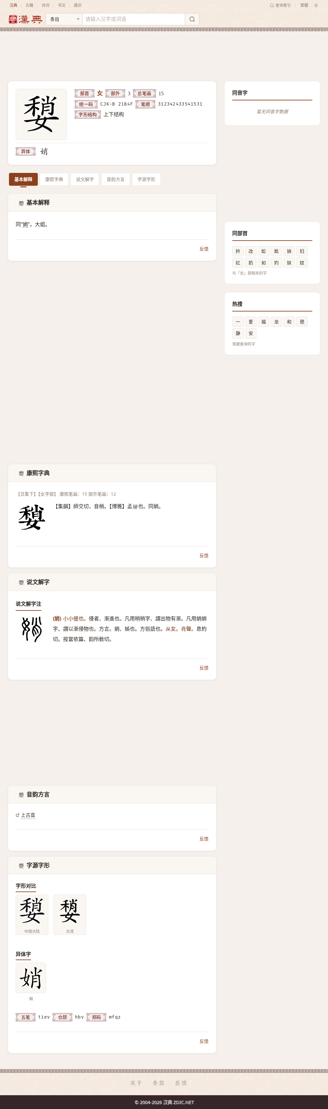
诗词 (45, 5)
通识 (77, 5)
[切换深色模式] (316, 5)
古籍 (29, 5)
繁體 (304, 5)
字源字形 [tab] (146, 179)
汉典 (13, 5)
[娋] (44, 151)
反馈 (204, 249)
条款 (159, 1083)
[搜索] (192, 19)
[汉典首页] (25, 19)
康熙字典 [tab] (54, 179)
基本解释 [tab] (23, 179)
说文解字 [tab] (85, 179)
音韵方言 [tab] (116, 179)
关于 (136, 1083)
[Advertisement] (164, 51)
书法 (61, 5)
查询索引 (283, 5)
